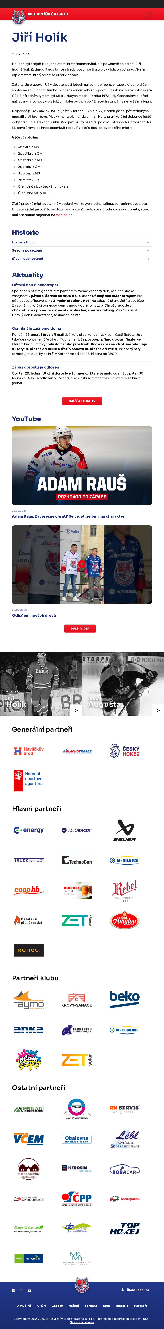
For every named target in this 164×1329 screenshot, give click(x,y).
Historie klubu (24, 242)
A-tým (41, 1306)
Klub (106, 1306)
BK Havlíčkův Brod (48, 14)
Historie (122, 1306)
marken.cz (64, 215)
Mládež (73, 1306)
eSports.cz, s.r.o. (84, 1318)
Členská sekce (137, 1290)
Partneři (140, 1306)
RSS (146, 1318)
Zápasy (57, 1306)
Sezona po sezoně (27, 250)
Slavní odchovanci (27, 259)
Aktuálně (24, 1306)
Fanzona (91, 1306)
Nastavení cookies (82, 1322)
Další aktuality (82, 401)
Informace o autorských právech (119, 1318)
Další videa (80, 628)
